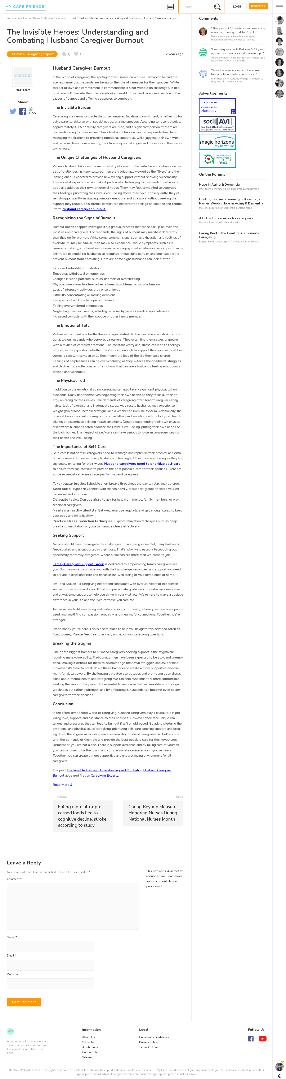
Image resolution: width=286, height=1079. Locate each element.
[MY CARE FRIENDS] (10, 1031)
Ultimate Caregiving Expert (59, 18)
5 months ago (220, 188)
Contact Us (89, 1052)
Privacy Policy (148, 1042)
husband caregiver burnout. (84, 209)
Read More (61, 784)
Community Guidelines (154, 1037)
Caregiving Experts (104, 775)
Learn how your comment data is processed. (164, 881)
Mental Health (232, 222)
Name (12, 937)
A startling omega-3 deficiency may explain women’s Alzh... (237, 80)
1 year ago (215, 208)
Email (11, 956)
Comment (14, 879)
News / (38, 18)
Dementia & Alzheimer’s (245, 188)
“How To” (88, 1042)
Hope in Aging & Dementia (219, 185)
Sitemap (87, 1057)
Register (258, 6)
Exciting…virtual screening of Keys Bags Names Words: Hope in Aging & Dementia (231, 201)
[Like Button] (78, 54)
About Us (88, 1037)
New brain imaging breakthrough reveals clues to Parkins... (233, 38)
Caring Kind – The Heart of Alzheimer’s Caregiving (229, 235)
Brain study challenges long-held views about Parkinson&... (238, 59)
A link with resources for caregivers (226, 218)
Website (12, 974)
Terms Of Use (148, 1047)
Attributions (90, 1047)
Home (27, 18)
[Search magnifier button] (217, 6)
